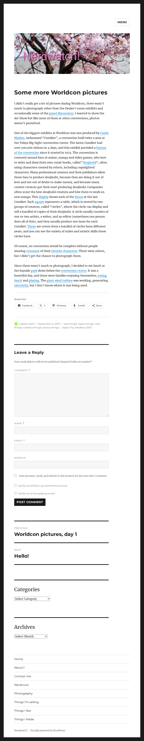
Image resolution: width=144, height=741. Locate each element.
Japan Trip (68, 327)
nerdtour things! (32, 327)
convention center (73, 270)
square (39, 202)
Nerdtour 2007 (83, 327)
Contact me (22, 676)
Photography (23, 693)
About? (19, 667)
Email (19, 440)
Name (19, 423)
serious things (51, 327)
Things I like (22, 710)
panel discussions (61, 113)
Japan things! (86, 323)
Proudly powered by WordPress (48, 730)
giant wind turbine (60, 280)
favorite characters (64, 251)
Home (18, 659)
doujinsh (89, 162)
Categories (27, 589)
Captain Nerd (27, 323)
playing (34, 280)
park (34, 270)
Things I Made (24, 719)
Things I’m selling (26, 702)
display (43, 197)
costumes (33, 251)
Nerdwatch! (20, 730)
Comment (22, 370)
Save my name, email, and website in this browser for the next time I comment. (63, 475)
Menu (122, 22)
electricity (21, 285)
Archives (24, 627)
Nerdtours (21, 685)
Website (20, 457)
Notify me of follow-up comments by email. (43, 485)
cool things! (70, 323)
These (31, 226)
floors (79, 197)
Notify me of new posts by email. (36, 493)
